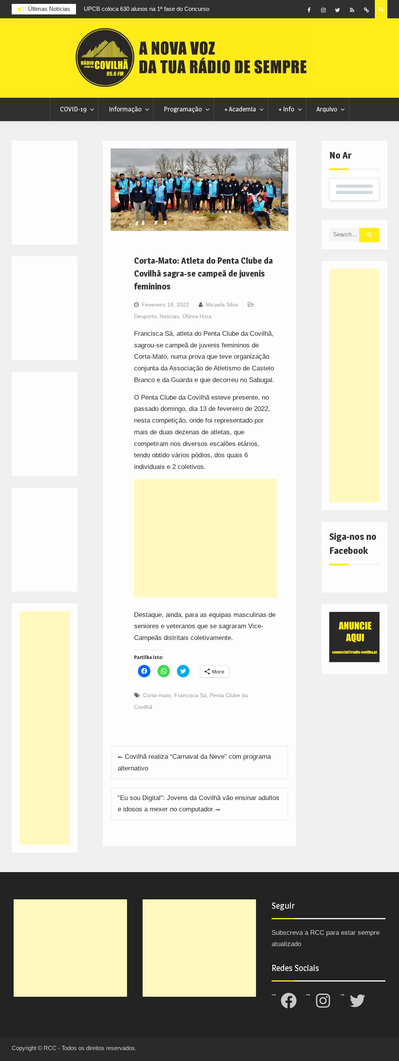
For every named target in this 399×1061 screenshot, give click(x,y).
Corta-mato (157, 695)
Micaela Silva (222, 304)
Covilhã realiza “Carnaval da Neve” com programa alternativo (194, 762)
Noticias (169, 316)
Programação (183, 109)
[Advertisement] (205, 538)
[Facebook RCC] (309, 10)
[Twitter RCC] (338, 10)
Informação (125, 109)
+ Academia (240, 109)
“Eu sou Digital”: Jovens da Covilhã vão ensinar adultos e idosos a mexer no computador (198, 803)
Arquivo (326, 109)
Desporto (145, 316)
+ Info (286, 109)
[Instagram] (323, 10)
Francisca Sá (190, 695)
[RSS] (352, 10)
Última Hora (197, 316)
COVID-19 (73, 109)
